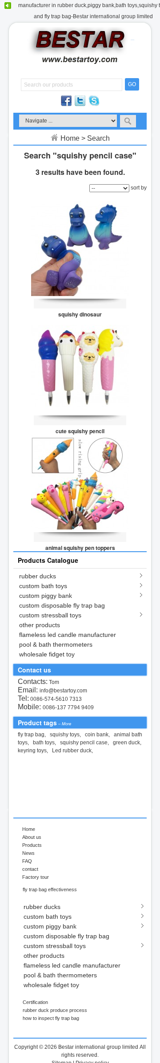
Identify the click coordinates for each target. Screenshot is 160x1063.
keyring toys (32, 750)
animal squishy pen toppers (80, 548)
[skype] (94, 104)
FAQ (27, 861)
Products (32, 845)
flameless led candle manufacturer (67, 634)
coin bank (96, 734)
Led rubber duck (72, 750)
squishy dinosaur (80, 314)
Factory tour (35, 877)
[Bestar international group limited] (80, 67)
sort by (139, 188)
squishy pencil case (84, 742)
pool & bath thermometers (55, 644)
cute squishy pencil (80, 431)
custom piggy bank (45, 595)
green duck (126, 742)
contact (30, 869)
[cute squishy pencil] (80, 366)
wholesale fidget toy (47, 654)
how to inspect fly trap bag (51, 1018)
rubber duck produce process (55, 1010)
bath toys (44, 742)
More (66, 724)
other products (39, 624)
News (28, 853)
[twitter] (81, 104)
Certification (35, 1002)
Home (70, 138)
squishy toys (65, 734)
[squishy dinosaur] (80, 250)
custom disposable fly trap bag (62, 605)
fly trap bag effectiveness (50, 889)
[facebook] (67, 104)
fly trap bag (31, 734)
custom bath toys (43, 585)
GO (132, 84)
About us (31, 837)
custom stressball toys (50, 615)
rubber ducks (37, 576)
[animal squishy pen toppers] (80, 483)
